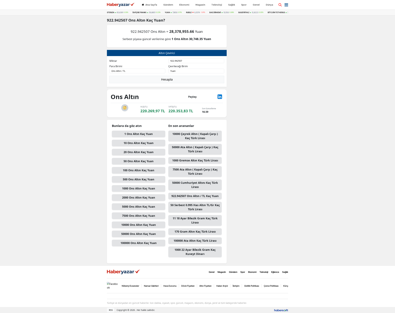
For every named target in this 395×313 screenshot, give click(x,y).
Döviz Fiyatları (188, 286)
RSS (110, 310)
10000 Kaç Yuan (138, 225)
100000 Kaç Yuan (139, 243)
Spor (242, 272)
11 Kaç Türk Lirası (195, 220)
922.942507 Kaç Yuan (195, 196)
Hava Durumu (170, 286)
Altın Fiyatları (205, 286)
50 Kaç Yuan (139, 161)
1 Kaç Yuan (138, 134)
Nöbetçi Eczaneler (130, 286)
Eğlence (275, 272)
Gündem (233, 272)
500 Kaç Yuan (138, 179)
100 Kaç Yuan (138, 170)
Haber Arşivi (222, 286)
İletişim (236, 286)
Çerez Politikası (271, 286)
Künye (286, 286)
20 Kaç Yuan (139, 152)
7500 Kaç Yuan (138, 215)
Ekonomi (252, 272)
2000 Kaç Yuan (138, 197)
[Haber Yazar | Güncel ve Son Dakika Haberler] (124, 271)
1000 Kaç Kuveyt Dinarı (195, 252)
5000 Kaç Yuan (138, 206)
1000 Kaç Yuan (138, 188)
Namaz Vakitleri (151, 286)
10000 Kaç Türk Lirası (195, 136)
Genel (211, 272)
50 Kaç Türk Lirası (195, 207)
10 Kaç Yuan (139, 143)
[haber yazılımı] (281, 310)
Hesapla (167, 79)
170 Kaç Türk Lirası (195, 231)
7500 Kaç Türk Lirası (195, 171)
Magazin (222, 272)
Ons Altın (137, 20)
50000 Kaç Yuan (138, 234)
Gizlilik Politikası (251, 286)
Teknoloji (264, 272)
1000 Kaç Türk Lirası (195, 160)
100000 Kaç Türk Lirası (195, 240)
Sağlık (285, 272)
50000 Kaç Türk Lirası (195, 149)
